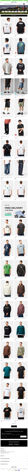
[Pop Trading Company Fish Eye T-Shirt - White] (20, 188)
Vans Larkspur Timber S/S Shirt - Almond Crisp (6, 75)
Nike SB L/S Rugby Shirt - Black (18, 75)
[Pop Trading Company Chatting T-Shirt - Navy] (7, 247)
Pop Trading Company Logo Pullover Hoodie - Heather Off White (7, 298)
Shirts (25, 11)
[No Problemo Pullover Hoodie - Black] (7, 309)
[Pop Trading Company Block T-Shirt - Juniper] (7, 268)
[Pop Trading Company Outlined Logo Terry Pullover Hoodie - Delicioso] (20, 288)
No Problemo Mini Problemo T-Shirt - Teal (5, 379)
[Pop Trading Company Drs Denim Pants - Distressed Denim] (7, 168)
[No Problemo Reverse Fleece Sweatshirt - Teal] (20, 329)
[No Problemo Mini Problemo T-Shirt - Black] (20, 370)
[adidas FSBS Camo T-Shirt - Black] (20, 25)
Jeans (12, 11)
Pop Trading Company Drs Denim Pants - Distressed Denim (6, 177)
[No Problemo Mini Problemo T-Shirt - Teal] (7, 370)
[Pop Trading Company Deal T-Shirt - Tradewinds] (20, 247)
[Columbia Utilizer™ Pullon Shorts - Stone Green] (20, 107)
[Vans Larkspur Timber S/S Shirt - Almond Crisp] (7, 66)
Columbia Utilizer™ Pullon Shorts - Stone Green (20, 116)
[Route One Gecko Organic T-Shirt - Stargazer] (20, 46)
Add (12, 33)
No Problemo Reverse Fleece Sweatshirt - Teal (19, 338)
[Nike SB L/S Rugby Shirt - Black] (20, 66)
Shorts (6, 11)
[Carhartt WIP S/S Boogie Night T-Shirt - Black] (7, 411)
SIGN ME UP (23, 436)
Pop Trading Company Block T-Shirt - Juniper (6, 277)
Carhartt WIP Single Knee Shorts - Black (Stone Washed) (7, 116)
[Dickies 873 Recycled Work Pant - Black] (7, 127)
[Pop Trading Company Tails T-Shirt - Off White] (7, 227)
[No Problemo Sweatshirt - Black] (7, 329)
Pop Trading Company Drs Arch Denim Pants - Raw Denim (20, 177)
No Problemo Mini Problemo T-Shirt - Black (19, 379)
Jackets (16, 11)
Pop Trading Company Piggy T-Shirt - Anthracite (20, 236)
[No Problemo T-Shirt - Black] (20, 390)
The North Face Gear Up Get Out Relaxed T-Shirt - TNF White (6, 55)
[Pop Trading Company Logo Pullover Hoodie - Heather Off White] (7, 288)
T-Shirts (3, 11)
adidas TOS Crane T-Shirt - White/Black (5, 34)
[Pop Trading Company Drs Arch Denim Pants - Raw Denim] (20, 168)
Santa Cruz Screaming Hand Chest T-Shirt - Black (20, 136)
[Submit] (24, 4)
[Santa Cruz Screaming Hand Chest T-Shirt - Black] (20, 127)
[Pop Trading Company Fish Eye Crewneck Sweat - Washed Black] (20, 268)
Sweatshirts (22, 11)
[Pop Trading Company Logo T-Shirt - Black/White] (7, 148)
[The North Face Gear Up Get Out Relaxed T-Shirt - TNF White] (7, 46)
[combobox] (14, 4)
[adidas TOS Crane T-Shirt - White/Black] (7, 25)
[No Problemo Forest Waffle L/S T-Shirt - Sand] (20, 349)
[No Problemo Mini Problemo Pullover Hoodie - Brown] (20, 309)
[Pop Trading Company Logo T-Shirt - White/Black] (20, 148)
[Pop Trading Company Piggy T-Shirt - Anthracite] (20, 227)
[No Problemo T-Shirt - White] (7, 390)
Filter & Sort (13, 15)
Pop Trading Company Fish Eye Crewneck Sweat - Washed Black (21, 277)
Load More (14, 426)
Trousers (19, 11)
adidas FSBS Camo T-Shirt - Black (18, 34)
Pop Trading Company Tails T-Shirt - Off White (6, 236)
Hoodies (9, 11)
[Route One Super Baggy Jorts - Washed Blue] (20, 86)
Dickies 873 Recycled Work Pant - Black (5, 136)
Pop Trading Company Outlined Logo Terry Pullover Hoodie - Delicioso (21, 298)
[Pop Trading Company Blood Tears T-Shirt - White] (7, 188)
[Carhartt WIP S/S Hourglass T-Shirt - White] (20, 411)
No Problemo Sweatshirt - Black (4, 338)
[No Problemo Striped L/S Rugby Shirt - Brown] (7, 349)
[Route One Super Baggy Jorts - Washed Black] (7, 86)
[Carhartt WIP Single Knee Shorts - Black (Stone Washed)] (7, 107)
